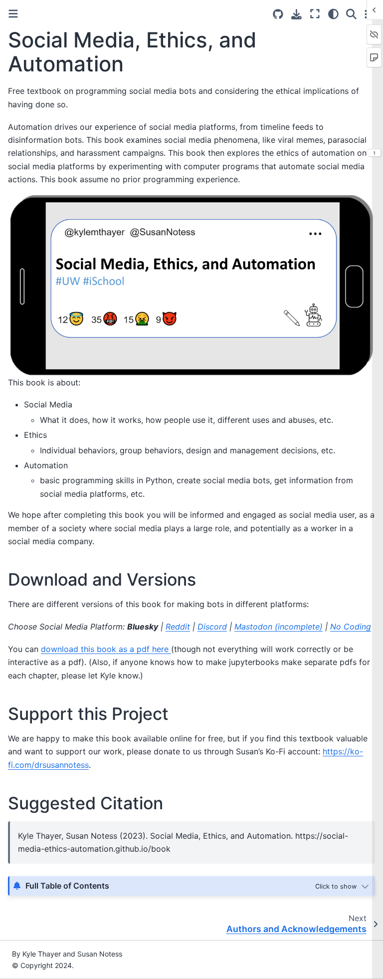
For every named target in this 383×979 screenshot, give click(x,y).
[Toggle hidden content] (343, 886)
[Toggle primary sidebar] (13, 13)
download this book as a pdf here (106, 649)
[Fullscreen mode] (315, 13)
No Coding (350, 627)
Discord (212, 627)
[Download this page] (296, 14)
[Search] (351, 13)
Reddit (178, 627)
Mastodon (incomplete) (278, 627)
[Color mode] (333, 13)
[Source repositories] (278, 14)
